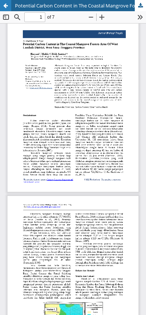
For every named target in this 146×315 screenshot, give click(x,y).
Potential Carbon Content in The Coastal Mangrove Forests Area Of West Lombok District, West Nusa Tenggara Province (80, 5)
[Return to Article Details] (5, 5)
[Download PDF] (140, 5)
